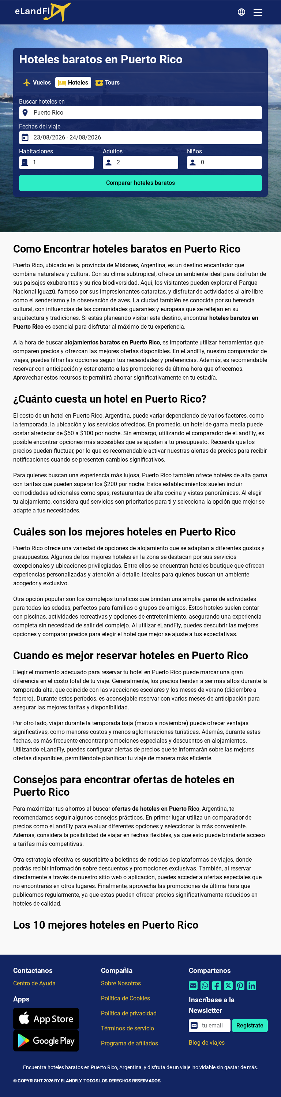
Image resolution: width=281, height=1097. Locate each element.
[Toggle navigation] (258, 12)
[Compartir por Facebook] (216, 990)
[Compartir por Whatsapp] (205, 990)
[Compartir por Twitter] (228, 990)
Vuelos (42, 82)
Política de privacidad (129, 1013)
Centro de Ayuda (34, 983)
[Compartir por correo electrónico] (193, 990)
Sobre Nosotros (121, 983)
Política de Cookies (125, 998)
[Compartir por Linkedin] (251, 990)
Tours (112, 82)
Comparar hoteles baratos (140, 182)
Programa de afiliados (129, 1043)
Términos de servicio (127, 1028)
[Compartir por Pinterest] (240, 990)
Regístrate (249, 1025)
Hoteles (78, 82)
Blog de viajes (207, 1042)
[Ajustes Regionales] (242, 12)
